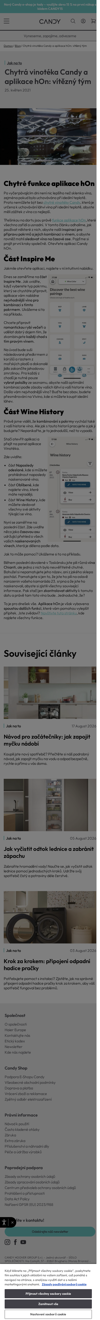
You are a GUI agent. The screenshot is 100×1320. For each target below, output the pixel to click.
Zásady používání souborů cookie (64, 1284)
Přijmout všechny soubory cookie (48, 1293)
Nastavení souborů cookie (48, 1314)
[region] (48, 1291)
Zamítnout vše (48, 1304)
